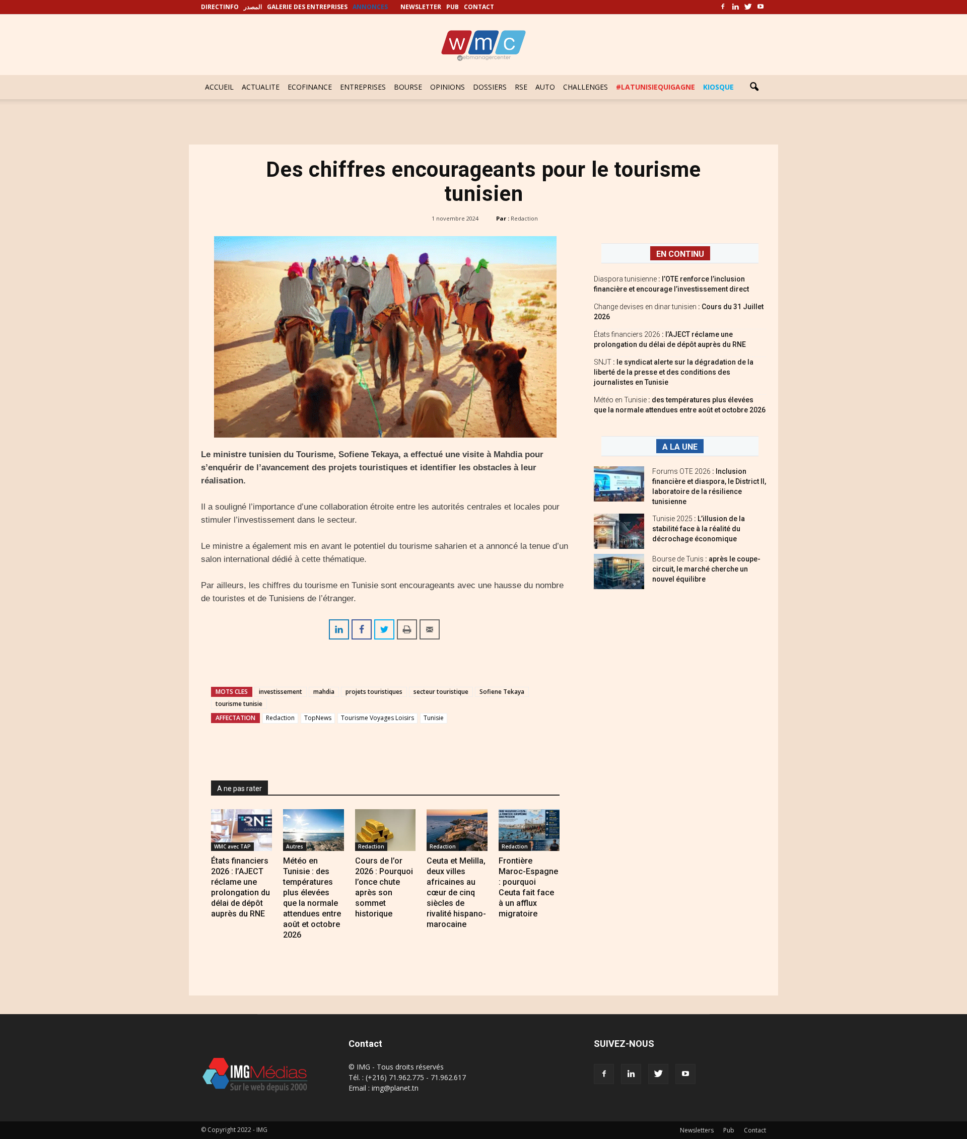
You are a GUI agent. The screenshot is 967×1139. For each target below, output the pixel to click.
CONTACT (479, 7)
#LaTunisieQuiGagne (655, 87)
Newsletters (697, 1130)
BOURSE (408, 87)
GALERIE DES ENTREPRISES (307, 7)
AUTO (545, 87)
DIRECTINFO (220, 7)
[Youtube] (760, 7)
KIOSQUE (718, 87)
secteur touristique (440, 691)
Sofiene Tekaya (501, 691)
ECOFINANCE (310, 87)
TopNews (317, 718)
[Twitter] (747, 7)
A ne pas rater (239, 789)
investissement (280, 691)
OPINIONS (447, 87)
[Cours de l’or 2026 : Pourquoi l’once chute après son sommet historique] (385, 830)
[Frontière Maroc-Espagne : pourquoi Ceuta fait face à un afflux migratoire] (529, 830)
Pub (728, 1130)
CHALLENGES (585, 87)
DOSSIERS (490, 87)
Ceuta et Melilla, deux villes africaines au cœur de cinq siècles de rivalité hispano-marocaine (456, 892)
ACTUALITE (261, 87)
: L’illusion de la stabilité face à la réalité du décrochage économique (698, 529)
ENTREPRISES (363, 87)
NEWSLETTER (420, 7)
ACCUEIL (219, 87)
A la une (680, 447)
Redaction (524, 218)
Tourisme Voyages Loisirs (377, 718)
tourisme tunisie (239, 703)
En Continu (680, 254)
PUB (452, 7)
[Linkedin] (735, 7)
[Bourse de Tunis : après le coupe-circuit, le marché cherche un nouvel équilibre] (619, 571)
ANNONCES (370, 7)
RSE (521, 87)
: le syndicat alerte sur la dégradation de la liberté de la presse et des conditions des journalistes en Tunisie (673, 372)
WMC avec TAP (232, 846)
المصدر (253, 7)
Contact (755, 1130)
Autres (294, 846)
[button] (754, 87)
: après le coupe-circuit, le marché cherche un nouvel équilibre (706, 569)
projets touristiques (374, 691)
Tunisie (434, 718)
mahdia (323, 691)
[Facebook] (722, 7)
